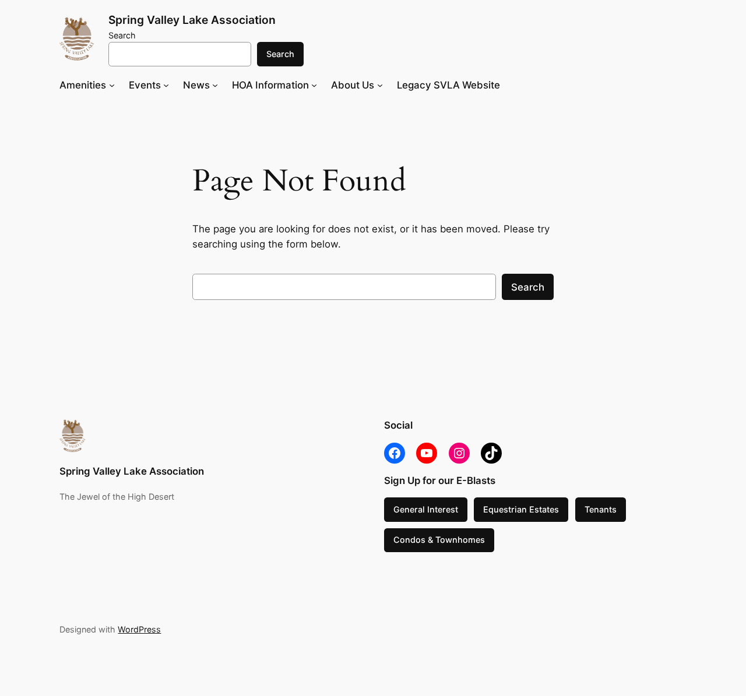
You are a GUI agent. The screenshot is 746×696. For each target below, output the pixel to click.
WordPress (139, 629)
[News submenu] (215, 85)
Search (122, 35)
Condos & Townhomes (439, 540)
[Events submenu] (166, 85)
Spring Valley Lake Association (192, 20)
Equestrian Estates (521, 509)
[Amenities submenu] (112, 85)
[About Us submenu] (380, 85)
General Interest (425, 509)
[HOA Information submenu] (314, 85)
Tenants (601, 509)
